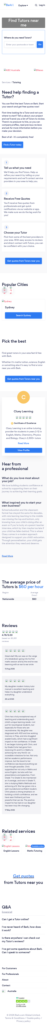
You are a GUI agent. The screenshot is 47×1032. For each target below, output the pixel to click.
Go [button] (39, 44)
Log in (42, 5)
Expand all (7, 911)
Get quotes (23, 876)
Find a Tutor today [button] (13, 144)
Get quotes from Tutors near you (23, 378)
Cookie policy (33, 1018)
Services (6, 82)
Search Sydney (23, 315)
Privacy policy (23, 1021)
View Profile (24, 450)
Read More (7, 556)
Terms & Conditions (15, 1018)
